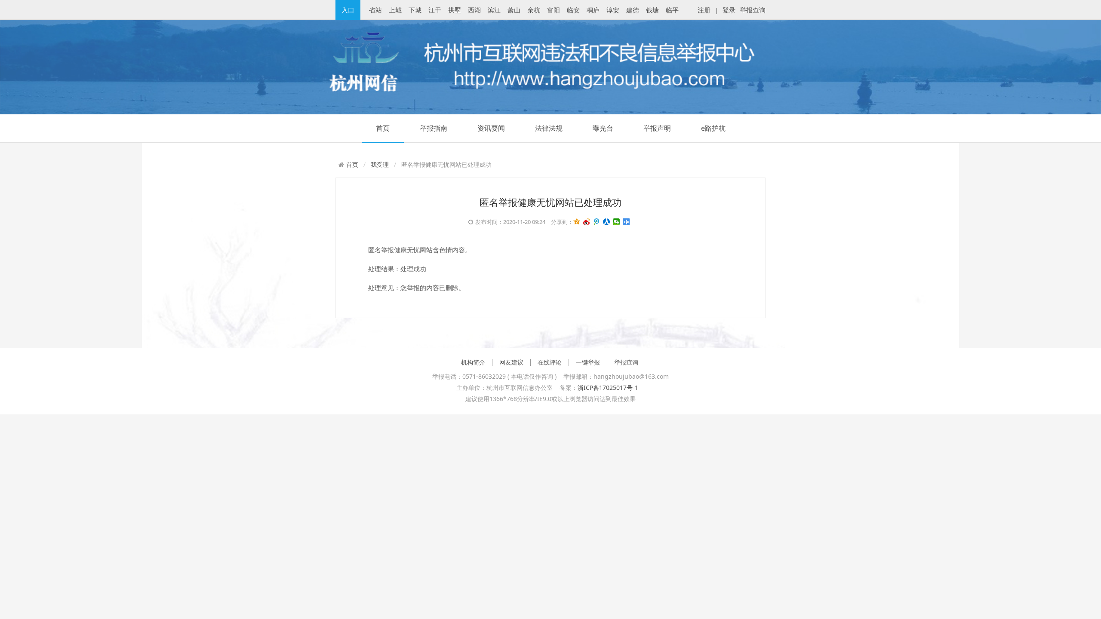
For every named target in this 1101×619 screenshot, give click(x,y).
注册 (704, 10)
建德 (632, 10)
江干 (434, 10)
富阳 (553, 10)
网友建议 (511, 362)
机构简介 (473, 362)
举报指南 (433, 128)
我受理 (380, 164)
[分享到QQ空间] (577, 222)
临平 (672, 10)
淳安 (612, 10)
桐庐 (593, 10)
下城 (415, 10)
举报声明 (657, 128)
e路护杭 (713, 128)
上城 (395, 10)
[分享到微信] (616, 222)
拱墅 (454, 10)
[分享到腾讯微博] (596, 222)
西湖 (474, 10)
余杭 (533, 10)
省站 (375, 10)
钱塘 (652, 10)
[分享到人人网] (606, 222)
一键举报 (588, 362)
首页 (383, 128)
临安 (573, 10)
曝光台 (603, 128)
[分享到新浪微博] (586, 222)
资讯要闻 (491, 128)
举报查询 (753, 10)
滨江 (494, 10)
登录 (729, 10)
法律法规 (549, 128)
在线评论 (550, 362)
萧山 (513, 10)
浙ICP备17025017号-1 (608, 387)
